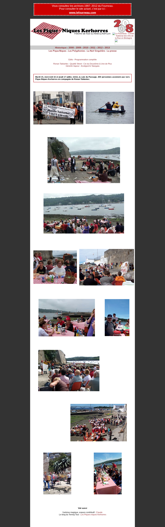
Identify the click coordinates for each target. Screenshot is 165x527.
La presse (111, 51)
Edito (70, 60)
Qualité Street (76, 64)
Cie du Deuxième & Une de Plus (97, 64)
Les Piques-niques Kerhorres (93, 514)
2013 (107, 47)
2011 (92, 47)
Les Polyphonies (76, 51)
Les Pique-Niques (57, 51)
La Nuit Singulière (96, 51)
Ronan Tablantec (60, 64)
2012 (100, 47)
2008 (71, 47)
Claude (99, 512)
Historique (61, 47)
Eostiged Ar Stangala (90, 66)
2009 (78, 47)
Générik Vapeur (72, 66)
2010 (85, 47)
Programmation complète (86, 60)
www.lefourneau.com (82, 12)
